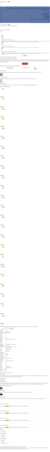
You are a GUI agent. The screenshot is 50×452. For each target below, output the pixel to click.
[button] (0, 0)
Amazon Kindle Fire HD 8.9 (6, 47)
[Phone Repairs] (3, 4)
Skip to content (2, 2)
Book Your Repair (25, 55)
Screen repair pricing (2, 378)
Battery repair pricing (2, 379)
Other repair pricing (2, 380)
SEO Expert (24, 448)
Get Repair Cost (7, 420)
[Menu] (0, 5)
